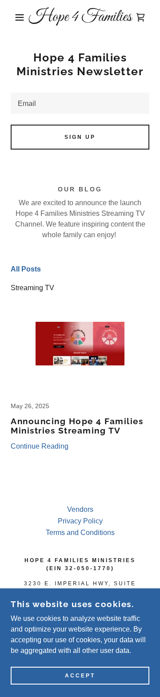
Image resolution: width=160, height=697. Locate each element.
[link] (80, 17)
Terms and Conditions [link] (80, 532)
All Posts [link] (26, 269)
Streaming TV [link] (32, 288)
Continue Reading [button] (39, 446)
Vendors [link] (80, 509)
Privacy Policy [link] (80, 521)
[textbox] (80, 103)
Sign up (80, 137)
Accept (80, 676)
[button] (13, 17)
